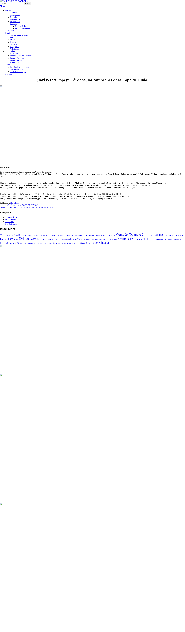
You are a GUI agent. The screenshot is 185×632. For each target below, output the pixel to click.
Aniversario (8, 235)
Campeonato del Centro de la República (79, 235)
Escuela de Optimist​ (23, 28)
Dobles (13, 42)
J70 (26, 239)
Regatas (8, 33)
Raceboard (157, 239)
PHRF (12, 40)
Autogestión (10, 51)
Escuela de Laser (22, 26)
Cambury (29, 235)
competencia (111, 235)
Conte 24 (13, 44)
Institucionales (10, 219)
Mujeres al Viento (89, 239)
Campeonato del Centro (57, 235)
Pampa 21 (140, 239)
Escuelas (13, 24)
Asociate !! (14, 62)
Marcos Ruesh (66, 239)
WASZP (95, 243)
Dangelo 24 (14, 47)
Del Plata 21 (150, 235)
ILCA (10, 239)
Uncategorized (11, 224)
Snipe (55, 243)
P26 (132, 239)
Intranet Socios (16, 60)
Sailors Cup (23, 243)
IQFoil (16, 239)
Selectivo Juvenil (33, 243)
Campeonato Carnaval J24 (40, 235)
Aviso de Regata (11, 217)
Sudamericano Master (64, 243)
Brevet (24, 235)
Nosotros (13, 12)
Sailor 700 (14, 243)
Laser (32, 239)
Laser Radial (54, 239)
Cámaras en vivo (16, 69)
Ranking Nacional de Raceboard (171, 239)
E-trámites (14, 53)
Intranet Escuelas (17, 58)
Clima (7, 65)
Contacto (8, 74)
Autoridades (15, 15)
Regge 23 (4, 243)
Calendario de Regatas (19, 35)
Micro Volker (77, 239)
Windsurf (104, 242)
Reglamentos (15, 19)
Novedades (9, 31)
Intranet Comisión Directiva (21, 56)
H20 (6, 239)
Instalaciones (15, 22)
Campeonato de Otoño (99, 235)
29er (2, 235)
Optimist (124, 239)
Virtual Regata (85, 243)
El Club (8, 10)
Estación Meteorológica (19, 67)
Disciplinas (14, 17)
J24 (11, 37)
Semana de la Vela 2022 (45, 243)
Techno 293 (75, 243)
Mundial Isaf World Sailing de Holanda (106, 239)
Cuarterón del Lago (18, 72)
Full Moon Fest (169, 235)
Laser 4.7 (41, 239)
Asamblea (18, 235)
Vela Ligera (14, 49)
